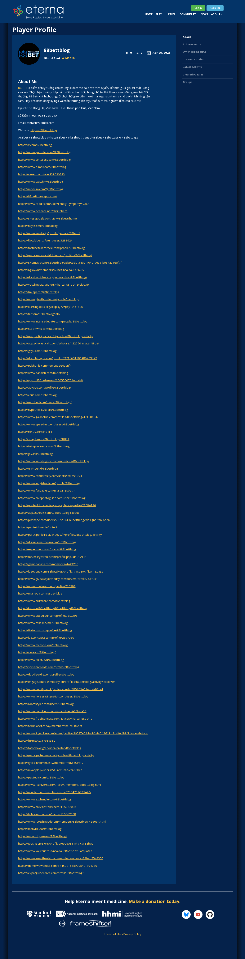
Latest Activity (192, 67)
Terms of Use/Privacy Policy (122, 934)
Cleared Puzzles (193, 74)
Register (215, 8)
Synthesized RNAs (194, 51)
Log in (198, 8)
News (204, 14)
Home (149, 14)
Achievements (192, 44)
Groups (187, 82)
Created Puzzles (193, 59)
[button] (159, 14)
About (187, 37)
